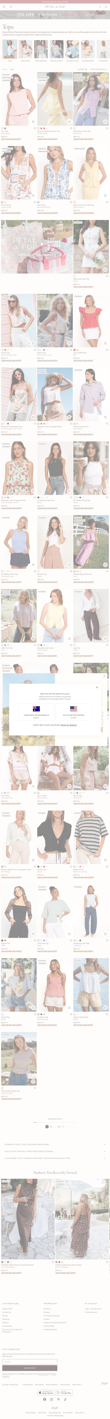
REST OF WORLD (69, 725)
